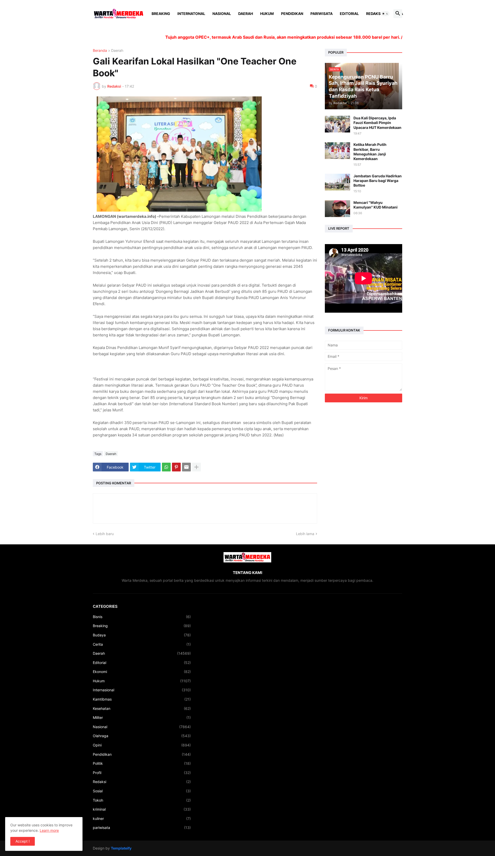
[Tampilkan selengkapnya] (196, 467)
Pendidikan (292, 13)
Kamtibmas (142, 699)
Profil (142, 772)
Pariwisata (321, 13)
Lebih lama (305, 533)
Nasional (221, 13)
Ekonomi (142, 671)
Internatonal (191, 13)
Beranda (100, 51)
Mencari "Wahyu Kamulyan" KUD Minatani (375, 204)
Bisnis (142, 616)
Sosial (142, 791)
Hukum (267, 13)
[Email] (186, 467)
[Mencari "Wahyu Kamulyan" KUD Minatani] (337, 208)
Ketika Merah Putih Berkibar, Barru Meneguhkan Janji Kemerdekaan (369, 151)
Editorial (349, 13)
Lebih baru (105, 533)
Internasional (142, 690)
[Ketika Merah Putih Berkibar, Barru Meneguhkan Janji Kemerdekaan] (337, 150)
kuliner (142, 818)
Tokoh (142, 800)
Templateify (121, 848)
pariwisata (142, 827)
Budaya (142, 635)
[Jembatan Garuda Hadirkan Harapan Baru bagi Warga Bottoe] (337, 182)
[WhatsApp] (166, 467)
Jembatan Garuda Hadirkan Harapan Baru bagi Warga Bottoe (377, 180)
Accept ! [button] (22, 841)
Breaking (161, 13)
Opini (142, 745)
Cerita (142, 644)
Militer (142, 717)
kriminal (142, 809)
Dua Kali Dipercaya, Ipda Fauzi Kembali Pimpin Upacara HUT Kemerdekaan (377, 122)
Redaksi (374, 13)
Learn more (49, 830)
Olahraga (142, 736)
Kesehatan (142, 708)
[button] (385, 13)
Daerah (245, 13)
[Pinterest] (176, 467)
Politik (142, 763)
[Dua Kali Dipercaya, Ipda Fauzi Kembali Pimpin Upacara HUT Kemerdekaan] (337, 124)
